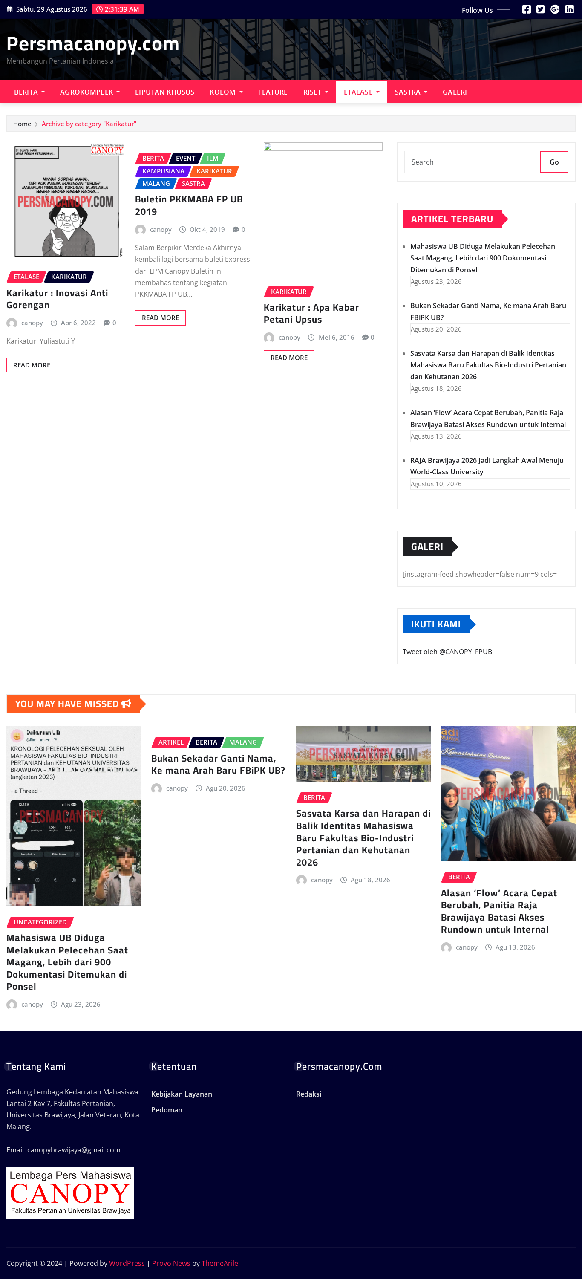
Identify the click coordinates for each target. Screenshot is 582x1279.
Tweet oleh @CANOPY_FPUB (447, 651)
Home (22, 123)
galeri (455, 92)
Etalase (359, 92)
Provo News (171, 1263)
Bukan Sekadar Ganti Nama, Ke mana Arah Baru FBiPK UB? (218, 764)
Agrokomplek (87, 92)
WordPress (127, 1263)
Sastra (408, 92)
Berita (27, 92)
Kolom (223, 92)
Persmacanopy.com (93, 43)
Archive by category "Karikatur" (89, 123)
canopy (32, 322)
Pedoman (166, 1110)
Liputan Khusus (164, 92)
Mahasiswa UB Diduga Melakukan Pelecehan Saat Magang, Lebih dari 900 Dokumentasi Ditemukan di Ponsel (482, 258)
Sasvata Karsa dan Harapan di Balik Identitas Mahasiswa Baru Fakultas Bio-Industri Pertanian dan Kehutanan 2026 (488, 365)
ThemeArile (220, 1263)
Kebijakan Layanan (181, 1094)
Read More (31, 365)
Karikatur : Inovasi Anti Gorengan (57, 299)
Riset (313, 92)
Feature (273, 92)
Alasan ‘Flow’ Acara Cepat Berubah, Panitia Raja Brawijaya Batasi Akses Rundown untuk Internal (499, 911)
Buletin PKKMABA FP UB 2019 (189, 205)
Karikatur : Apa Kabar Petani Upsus (311, 313)
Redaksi (308, 1094)
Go (554, 162)
